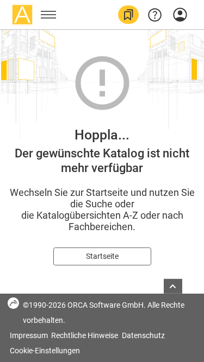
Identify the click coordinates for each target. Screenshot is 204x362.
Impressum (30, 335)
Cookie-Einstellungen (45, 350)
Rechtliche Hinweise (85, 335)
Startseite (102, 256)
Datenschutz (143, 335)
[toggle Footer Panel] (173, 286)
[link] (128, 14)
